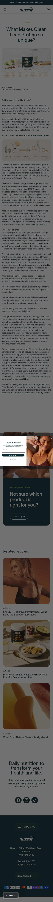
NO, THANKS (13, 459)
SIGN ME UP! (13, 455)
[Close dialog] (51, 437)
